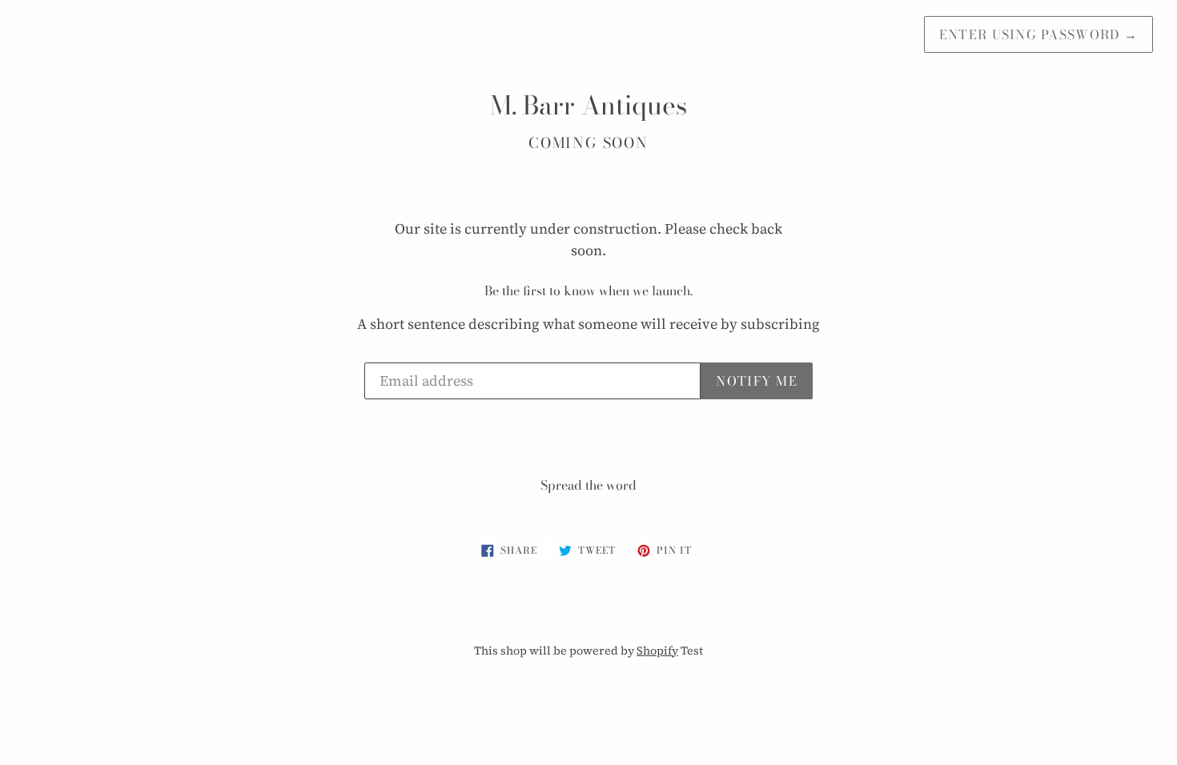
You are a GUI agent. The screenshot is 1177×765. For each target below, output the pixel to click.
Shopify (657, 651)
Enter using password (1038, 34)
